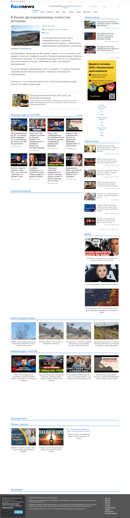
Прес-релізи (87, 12)
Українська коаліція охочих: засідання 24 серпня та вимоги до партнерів (102, 259)
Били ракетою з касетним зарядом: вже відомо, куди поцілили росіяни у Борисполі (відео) (79, 343)
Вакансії (107, 500)
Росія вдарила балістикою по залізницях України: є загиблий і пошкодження (108, 23)
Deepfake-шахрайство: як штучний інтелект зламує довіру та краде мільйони (36, 172)
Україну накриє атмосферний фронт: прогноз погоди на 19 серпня (79, 436)
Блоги (64, 12)
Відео (58, 12)
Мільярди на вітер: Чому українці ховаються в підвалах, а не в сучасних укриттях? (108, 48)
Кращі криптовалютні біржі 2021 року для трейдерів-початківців (50, 96)
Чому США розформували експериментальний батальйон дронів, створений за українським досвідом (56, 139)
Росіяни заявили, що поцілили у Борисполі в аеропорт (51, 343)
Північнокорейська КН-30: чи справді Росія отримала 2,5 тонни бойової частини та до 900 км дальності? (19, 138)
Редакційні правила (111, 513)
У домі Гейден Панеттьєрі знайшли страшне (101, 284)
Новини (35, 12)
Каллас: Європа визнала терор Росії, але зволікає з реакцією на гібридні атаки (19, 172)
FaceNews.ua (25, 48)
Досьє (79, 12)
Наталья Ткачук (49, 29)
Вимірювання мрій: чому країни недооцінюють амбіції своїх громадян (73, 172)
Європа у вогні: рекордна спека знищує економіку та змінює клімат (51, 449)
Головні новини (92, 17)
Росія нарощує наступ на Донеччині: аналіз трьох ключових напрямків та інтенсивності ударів (102, 310)
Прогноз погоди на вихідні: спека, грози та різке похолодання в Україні (23, 449)
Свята (95, 12)
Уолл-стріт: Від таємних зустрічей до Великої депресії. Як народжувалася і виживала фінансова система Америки (37, 140)
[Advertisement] (64, 398)
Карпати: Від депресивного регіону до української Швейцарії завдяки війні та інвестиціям (73, 139)
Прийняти (19, 512)
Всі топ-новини (114, 57)
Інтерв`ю (71, 12)
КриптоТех (50, 12)
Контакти (107, 504)
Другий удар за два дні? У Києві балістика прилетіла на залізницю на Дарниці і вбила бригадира (106, 343)
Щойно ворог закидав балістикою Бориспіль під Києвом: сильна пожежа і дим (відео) (23, 343)
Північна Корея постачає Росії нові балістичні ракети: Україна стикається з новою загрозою (107, 161)
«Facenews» (65, 29)
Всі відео (79, 115)
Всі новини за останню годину (109, 229)
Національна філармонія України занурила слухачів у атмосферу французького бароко (107, 172)
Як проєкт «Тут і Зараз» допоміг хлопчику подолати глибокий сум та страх (108, 195)
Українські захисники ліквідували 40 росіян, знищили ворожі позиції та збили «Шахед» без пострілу (55, 174)
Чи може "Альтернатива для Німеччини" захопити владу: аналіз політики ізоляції (106, 220)
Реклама (107, 502)
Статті (42, 12)
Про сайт (108, 498)
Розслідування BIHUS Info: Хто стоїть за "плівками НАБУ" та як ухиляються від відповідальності (79, 376)
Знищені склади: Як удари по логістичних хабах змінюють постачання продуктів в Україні (107, 184)
